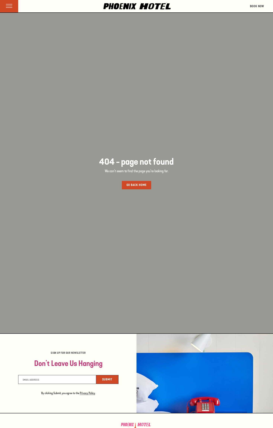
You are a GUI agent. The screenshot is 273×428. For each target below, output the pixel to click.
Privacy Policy (87, 393)
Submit (110, 379)
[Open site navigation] (9, 6)
